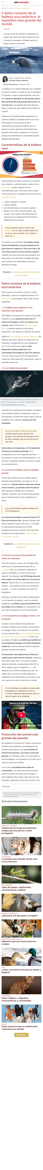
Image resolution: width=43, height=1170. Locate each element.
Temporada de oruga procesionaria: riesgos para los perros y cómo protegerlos (19, 830)
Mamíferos (26, 8)
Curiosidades (6, 857)
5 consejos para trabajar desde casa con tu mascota (19, 860)
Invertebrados (7, 885)
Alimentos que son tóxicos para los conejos (19, 942)
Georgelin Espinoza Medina (18, 80)
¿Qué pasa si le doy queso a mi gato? (20, 915)
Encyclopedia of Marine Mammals (23, 336)
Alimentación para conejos (12, 939)
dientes (8, 230)
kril (13, 236)
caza (31, 667)
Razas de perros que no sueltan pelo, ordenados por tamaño (20, 1027)
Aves (3, 967)
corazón (5, 570)
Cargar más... (21, 1035)
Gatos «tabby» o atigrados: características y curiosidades (16, 999)
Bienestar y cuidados (9, 826)
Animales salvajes (15, 8)
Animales (5, 8)
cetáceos (5, 187)
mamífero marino (8, 197)
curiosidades (7, 299)
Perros (4, 1024)
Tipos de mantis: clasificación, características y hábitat (17, 888)
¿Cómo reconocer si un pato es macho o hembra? (21, 971)
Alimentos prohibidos (9, 913)
